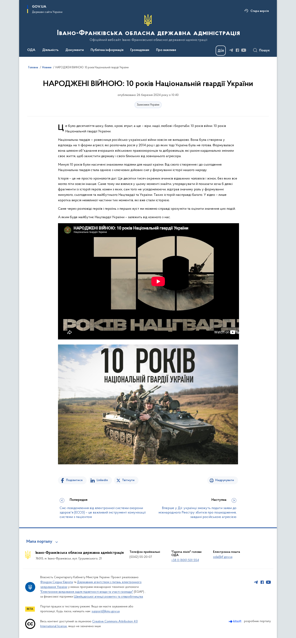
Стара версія (259, 11)
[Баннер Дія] (221, 51)
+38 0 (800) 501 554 (185, 560)
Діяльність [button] (50, 50)
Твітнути (128, 480)
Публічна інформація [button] (107, 50)
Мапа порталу (39, 541)
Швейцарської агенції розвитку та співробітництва (108, 596)
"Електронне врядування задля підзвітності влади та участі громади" (86, 591)
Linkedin (102, 480)
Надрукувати (224, 480)
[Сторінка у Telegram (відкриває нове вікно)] (231, 50)
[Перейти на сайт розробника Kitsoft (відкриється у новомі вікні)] (235, 621)
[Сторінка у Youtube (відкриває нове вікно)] (243, 50)
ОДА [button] (31, 50)
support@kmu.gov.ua (106, 611)
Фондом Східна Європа (56, 582)
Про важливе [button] (166, 50)
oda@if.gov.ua (222, 557)
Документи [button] (74, 50)
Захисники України (148, 104)
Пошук (264, 50)
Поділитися (74, 480)
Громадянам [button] (139, 50)
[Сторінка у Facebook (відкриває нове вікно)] (237, 50)
